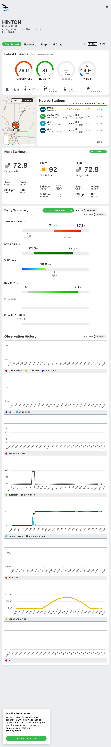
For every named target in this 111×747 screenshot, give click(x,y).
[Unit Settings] (84, 43)
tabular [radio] (101, 214)
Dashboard (10, 44)
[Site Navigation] (107, 7)
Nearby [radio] (28, 100)
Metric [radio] (103, 44)
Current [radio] (17, 100)
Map (39, 44)
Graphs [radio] (89, 336)
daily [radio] (80, 210)
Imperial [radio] (92, 44)
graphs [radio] (89, 214)
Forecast (26, 44)
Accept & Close (26, 738)
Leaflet (10, 145)
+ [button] (6, 138)
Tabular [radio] (101, 336)
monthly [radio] (91, 210)
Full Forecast (98, 151)
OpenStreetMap (20, 145)
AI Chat (51, 44)
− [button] (6, 142)
